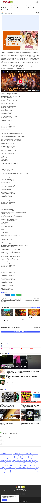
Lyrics (5, 5)
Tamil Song (2, 470)
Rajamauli (23, 467)
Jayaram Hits (21, 462)
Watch (2, 472)
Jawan (16, 462)
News (32, 465)
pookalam (19, 467)
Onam (35, 465)
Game (18, 460)
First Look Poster (28, 458)
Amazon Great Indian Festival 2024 (6, 455)
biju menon (23, 455)
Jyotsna (25, 462)
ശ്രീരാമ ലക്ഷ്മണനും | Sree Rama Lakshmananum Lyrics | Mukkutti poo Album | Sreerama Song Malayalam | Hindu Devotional (22, 372)
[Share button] (22, 295)
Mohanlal (2, 465)
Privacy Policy (24, 498)
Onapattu (2, 467)
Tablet (34, 469)
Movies (12, 465)
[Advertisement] (20, 22)
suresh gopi (29, 469)
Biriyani (28, 455)
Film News (22, 458)
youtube (31, 348)
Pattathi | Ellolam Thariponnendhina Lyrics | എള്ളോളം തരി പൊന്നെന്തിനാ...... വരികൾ (22, 377)
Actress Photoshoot (28, 453)
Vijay (31, 470)
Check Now (8, 497)
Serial (2, 469)
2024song (6, 453)
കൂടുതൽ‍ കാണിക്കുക (35, 307)
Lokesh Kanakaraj (4, 463)
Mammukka (33, 463)
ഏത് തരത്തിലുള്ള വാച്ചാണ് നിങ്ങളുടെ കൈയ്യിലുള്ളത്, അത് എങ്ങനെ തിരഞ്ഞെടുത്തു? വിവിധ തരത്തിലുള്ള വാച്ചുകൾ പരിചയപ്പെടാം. (9, 406)
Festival (13, 458)
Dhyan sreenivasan (4, 458)
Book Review (35, 455)
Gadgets (14, 460)
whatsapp (31, 346)
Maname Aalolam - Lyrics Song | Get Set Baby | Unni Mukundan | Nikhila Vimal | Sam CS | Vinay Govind (20, 318)
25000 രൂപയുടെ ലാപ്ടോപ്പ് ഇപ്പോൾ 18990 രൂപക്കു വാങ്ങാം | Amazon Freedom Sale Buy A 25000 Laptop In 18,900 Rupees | (30, 406)
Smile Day (13, 469)
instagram (11, 348)
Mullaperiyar (17, 465)
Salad (33, 467)
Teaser (12, 470)
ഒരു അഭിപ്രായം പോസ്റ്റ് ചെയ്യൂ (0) (20, 331)
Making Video (18, 463)
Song (21, 469)
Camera (2, 456)
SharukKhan (8, 469)
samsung (37, 467)
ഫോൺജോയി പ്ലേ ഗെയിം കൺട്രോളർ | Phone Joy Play (30, 424)
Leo (36, 462)
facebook (11, 346)
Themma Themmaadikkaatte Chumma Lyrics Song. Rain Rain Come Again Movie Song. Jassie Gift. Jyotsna (7, 319)
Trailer (25, 470)
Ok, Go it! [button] (4, 499)
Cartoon (6, 456)
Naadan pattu (27, 465)
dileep (9, 458)
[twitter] (18, 494)
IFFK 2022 (30, 460)
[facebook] (17, 494)
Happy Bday (22, 460)
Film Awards (17, 458)
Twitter (13, 295)
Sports (25, 469)
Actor (22, 453)
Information (3, 462)
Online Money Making (8, 467)
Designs (26, 456)
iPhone (7, 462)
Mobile (38, 463)
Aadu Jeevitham (17, 453)
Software (17, 469)
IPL (10, 462)
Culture (22, 456)
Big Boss (19, 455)
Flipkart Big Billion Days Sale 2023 (6, 460)
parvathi (15, 467)
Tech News (16, 470)
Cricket (16, 456)
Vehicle (28, 470)
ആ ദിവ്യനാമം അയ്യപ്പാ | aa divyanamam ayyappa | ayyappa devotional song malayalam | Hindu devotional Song (33, 319)
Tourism (21, 470)
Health (26, 460)
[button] (37, 2)
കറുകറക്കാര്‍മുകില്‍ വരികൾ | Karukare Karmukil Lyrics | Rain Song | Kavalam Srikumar (22, 383)
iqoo (13, 462)
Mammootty (28, 463)
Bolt (31, 455)
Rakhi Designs (29, 467)
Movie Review (7, 465)
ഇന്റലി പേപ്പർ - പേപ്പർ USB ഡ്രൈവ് (6, 423)
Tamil (37, 469)
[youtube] (20, 494)
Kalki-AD (29, 462)
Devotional (31, 456)
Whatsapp (19, 295)
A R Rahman (12, 453)
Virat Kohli (35, 470)
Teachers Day (8, 470)
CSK (19, 456)
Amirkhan (14, 455)
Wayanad (5, 472)
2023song (2, 453)
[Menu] (1, 2)
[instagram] (22, 494)
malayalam (23, 463)
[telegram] (24, 494)
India (34, 460)
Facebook (8, 295)
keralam (33, 462)
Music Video (22, 465)
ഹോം (2, 5)
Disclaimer (29, 498)
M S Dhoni (12, 463)
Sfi (4, 469)
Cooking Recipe (11, 456)
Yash (9, 472)
